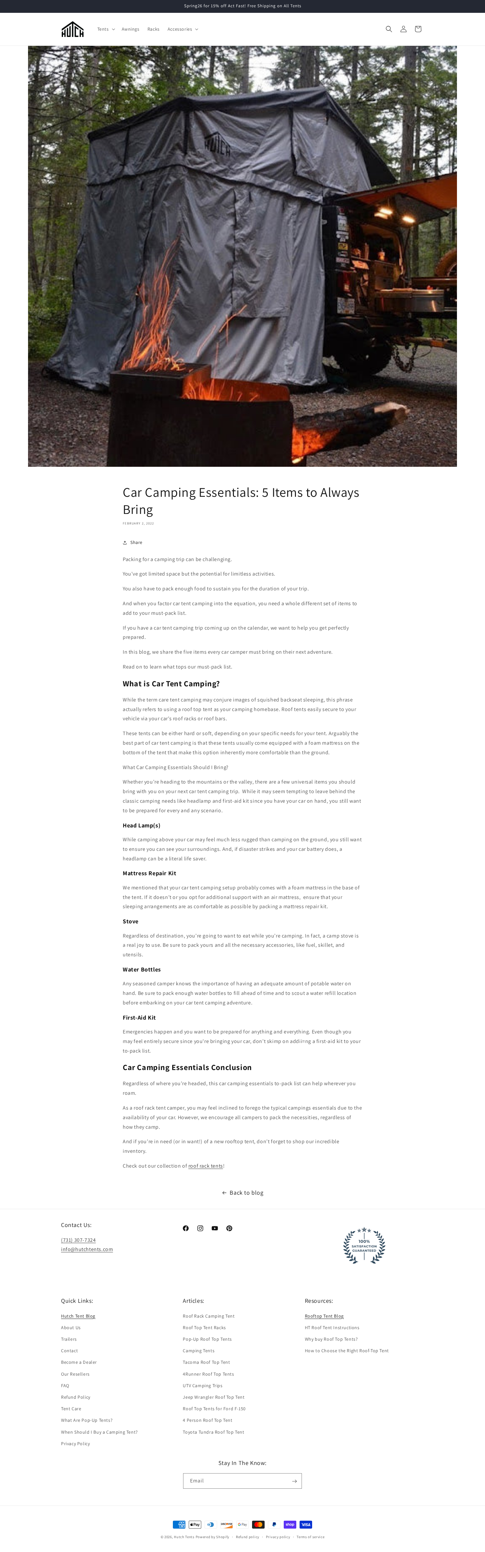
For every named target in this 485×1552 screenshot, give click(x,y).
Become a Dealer (79, 1362)
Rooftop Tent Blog (324, 1316)
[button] (105, 29)
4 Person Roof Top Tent (207, 1420)
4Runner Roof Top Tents (208, 1374)
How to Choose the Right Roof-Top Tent (347, 1351)
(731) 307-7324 (78, 1239)
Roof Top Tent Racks (204, 1327)
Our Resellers (75, 1374)
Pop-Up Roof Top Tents (207, 1339)
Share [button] (136, 542)
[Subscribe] (294, 1481)
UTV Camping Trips (202, 1385)
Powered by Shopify (213, 1537)
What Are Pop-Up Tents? (87, 1420)
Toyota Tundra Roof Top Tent (213, 1432)
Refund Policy (75, 1397)
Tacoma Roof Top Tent (206, 1362)
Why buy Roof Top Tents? (331, 1339)
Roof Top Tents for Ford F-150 (214, 1408)
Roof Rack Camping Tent (209, 1316)
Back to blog (246, 1192)
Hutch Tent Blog (78, 1316)
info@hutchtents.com (87, 1249)
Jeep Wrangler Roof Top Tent (213, 1397)
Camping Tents (198, 1351)
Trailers (69, 1339)
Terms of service (310, 1536)
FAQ (65, 1385)
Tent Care (71, 1408)
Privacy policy (278, 1536)
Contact (69, 1351)
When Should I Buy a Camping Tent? (99, 1432)
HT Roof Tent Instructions (332, 1327)
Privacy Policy (75, 1443)
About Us (71, 1327)
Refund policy (247, 1536)
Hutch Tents (184, 1537)
